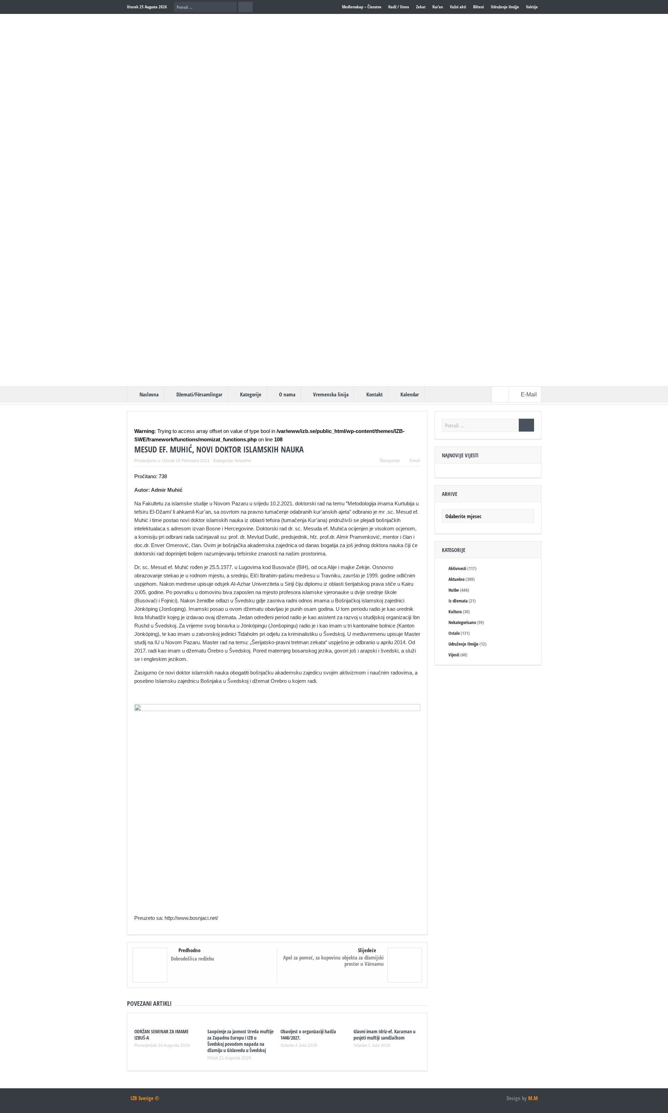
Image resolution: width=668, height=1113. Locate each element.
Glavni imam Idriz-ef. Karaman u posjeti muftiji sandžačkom (384, 1034)
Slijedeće (367, 950)
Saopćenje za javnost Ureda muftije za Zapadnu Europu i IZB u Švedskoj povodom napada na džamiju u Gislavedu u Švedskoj (240, 1041)
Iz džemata (458, 601)
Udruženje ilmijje (505, 7)
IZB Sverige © (144, 1098)
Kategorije (250, 394)
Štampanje (390, 460)
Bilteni (478, 7)
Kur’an (437, 7)
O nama (287, 394)
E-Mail (529, 394)
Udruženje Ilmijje (463, 644)
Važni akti (458, 7)
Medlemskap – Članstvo (361, 7)
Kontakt (374, 394)
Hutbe (453, 590)
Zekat (421, 7)
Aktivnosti (457, 568)
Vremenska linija (331, 394)
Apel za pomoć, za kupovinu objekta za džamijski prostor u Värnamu (333, 960)
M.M (533, 1098)
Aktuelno (242, 460)
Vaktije (532, 7)
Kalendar (409, 394)
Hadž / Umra (398, 7)
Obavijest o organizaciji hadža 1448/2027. (308, 1034)
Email (414, 460)
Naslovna (149, 394)
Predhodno (189, 950)
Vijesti (453, 655)
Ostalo (454, 633)
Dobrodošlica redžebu (192, 958)
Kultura (455, 611)
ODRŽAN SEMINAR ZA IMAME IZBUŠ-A (161, 1034)
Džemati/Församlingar (199, 394)
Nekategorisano (462, 622)
